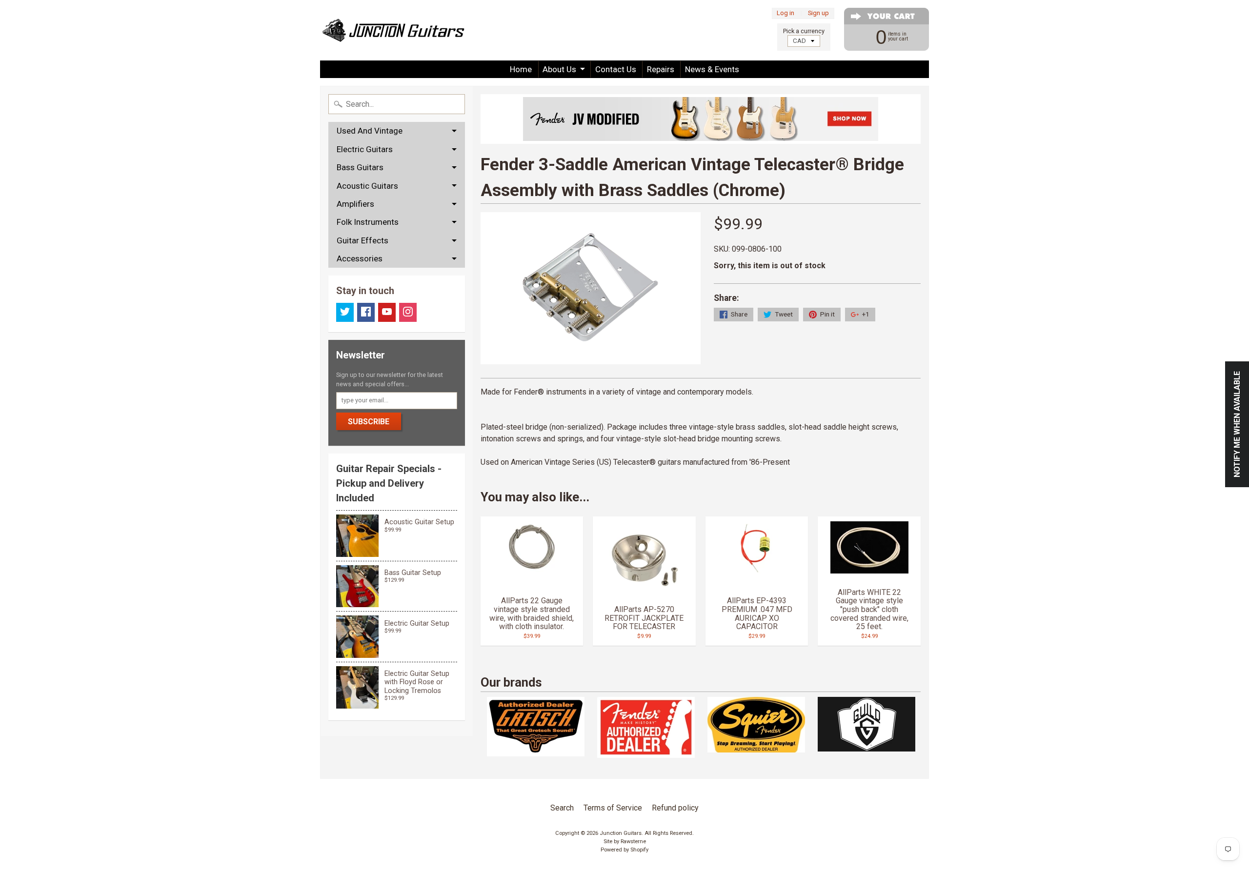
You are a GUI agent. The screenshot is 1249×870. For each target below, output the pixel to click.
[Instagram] (408, 312)
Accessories (360, 258)
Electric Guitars (365, 149)
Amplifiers (355, 204)
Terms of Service (613, 807)
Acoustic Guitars (367, 186)
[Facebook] (366, 312)
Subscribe (368, 421)
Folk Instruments (368, 222)
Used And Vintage (370, 131)
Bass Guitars (360, 167)
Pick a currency (804, 31)
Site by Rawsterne (625, 841)
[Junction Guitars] (393, 30)
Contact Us (615, 69)
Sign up (818, 13)
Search (562, 807)
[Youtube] (387, 312)
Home (521, 69)
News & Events (712, 69)
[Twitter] (345, 312)
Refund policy (675, 807)
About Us (559, 69)
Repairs (660, 69)
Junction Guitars (621, 833)
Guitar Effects (362, 240)
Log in (785, 13)
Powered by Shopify (624, 850)
